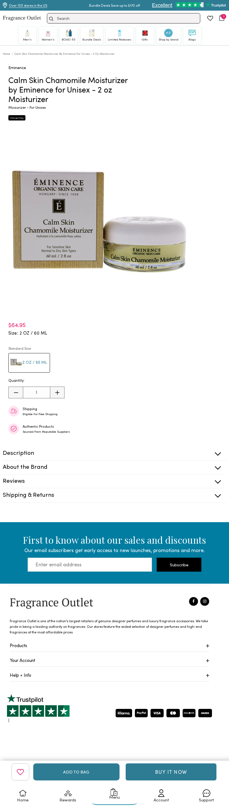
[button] (222, 18)
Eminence (17, 67)
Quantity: (16, 380)
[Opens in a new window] (38, 708)
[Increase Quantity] (57, 392)
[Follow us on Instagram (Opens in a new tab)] (204, 601)
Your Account (22, 660)
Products (18, 645)
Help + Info (20, 675)
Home (7, 54)
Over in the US (28, 5)
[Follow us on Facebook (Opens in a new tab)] (193, 601)
